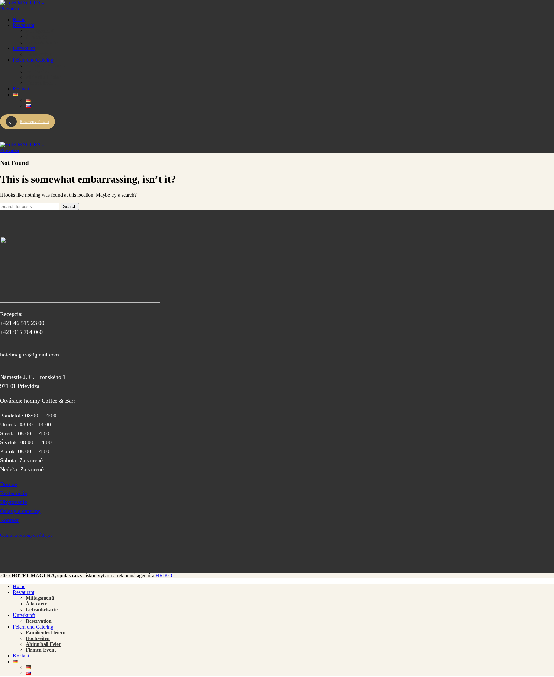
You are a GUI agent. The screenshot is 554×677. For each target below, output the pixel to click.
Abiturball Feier (43, 77)
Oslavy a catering (20, 511)
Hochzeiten (38, 71)
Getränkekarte (42, 42)
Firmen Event (41, 83)
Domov (8, 484)
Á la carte (36, 36)
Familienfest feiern (46, 65)
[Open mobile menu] (277, 135)
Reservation (39, 54)
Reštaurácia (13, 493)
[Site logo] (24, 8)
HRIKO (163, 575)
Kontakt (9, 520)
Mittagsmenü (40, 31)
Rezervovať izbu (34, 121)
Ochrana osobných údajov (26, 535)
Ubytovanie (13, 502)
